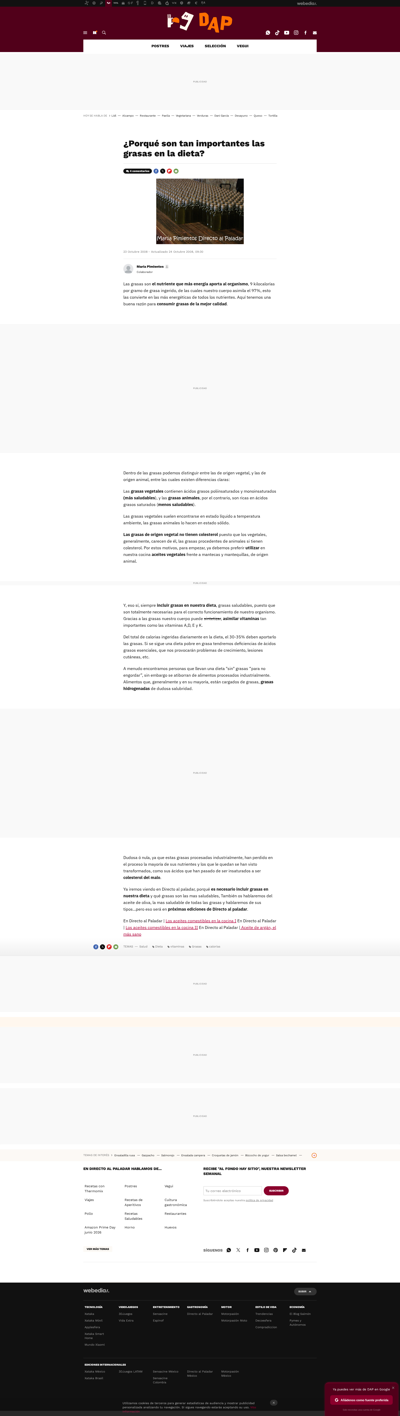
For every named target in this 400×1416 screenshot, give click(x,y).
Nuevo (94, 33)
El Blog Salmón (300, 1313)
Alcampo (128, 115)
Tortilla (272, 115)
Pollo (89, 1214)
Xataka (89, 1313)
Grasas (196, 946)
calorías (214, 946)
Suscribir (276, 1190)
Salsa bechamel (287, 1155)
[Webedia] (96, 1290)
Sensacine (160, 1313)
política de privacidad (259, 1200)
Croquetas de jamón (225, 1155)
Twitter (162, 171)
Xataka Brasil (94, 1378)
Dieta (159, 946)
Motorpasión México (230, 1373)
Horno (130, 1227)
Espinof (158, 1320)
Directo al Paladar (200, 1313)
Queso (258, 115)
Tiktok (277, 33)
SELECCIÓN (215, 46)
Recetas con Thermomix (95, 1188)
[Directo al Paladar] (200, 22)
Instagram (296, 33)
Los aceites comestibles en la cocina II (162, 927)
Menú (85, 33)
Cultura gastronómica (176, 1202)
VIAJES (187, 46)
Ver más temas (98, 1249)
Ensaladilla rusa (125, 1155)
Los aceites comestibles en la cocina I (201, 921)
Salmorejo (168, 1155)
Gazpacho (148, 1155)
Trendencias (264, 1313)
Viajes (89, 1200)
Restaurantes (175, 1214)
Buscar (104, 33)
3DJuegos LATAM (130, 1371)
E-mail (314, 33)
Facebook (305, 33)
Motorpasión (230, 1313)
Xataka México (95, 1371)
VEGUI (243, 46)
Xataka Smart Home (94, 1336)
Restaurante (148, 115)
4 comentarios (139, 171)
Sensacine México (165, 1371)
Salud (143, 946)
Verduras (202, 115)
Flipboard (169, 171)
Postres (131, 1186)
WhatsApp (268, 33)
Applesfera (92, 1327)
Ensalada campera (193, 1155)
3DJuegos (125, 1313)
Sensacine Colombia (160, 1380)
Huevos (170, 1227)
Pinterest (275, 1249)
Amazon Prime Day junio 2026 (100, 1229)
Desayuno (241, 115)
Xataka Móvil (93, 1320)
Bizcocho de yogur (257, 1155)
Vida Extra (126, 1320)
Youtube (286, 33)
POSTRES (160, 46)
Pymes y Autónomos (298, 1322)
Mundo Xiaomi (95, 1344)
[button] (152, 266)
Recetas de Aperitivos (133, 1202)
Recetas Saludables (133, 1216)
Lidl (113, 115)
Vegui (169, 1186)
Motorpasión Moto (234, 1320)
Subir (302, 1291)
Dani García (221, 115)
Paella (166, 115)
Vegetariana (183, 115)
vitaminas (177, 946)
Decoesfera (263, 1320)
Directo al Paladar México (200, 1373)
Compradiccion (266, 1327)
